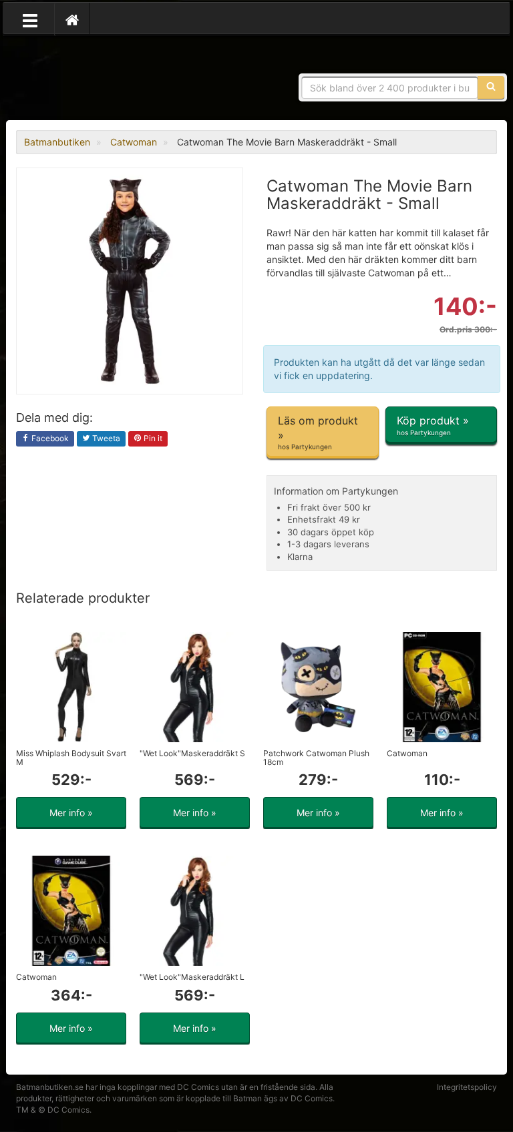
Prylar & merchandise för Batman (113, 80)
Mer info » (71, 812)
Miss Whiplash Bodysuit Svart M (71, 757)
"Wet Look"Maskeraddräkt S (192, 753)
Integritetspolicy (467, 1087)
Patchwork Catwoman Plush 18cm (316, 757)
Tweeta (105, 438)
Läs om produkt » (318, 432)
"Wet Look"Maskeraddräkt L (192, 977)
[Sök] (491, 87)
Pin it (152, 438)
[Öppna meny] (30, 19)
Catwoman (407, 753)
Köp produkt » (433, 425)
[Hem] (72, 19)
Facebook (49, 438)
